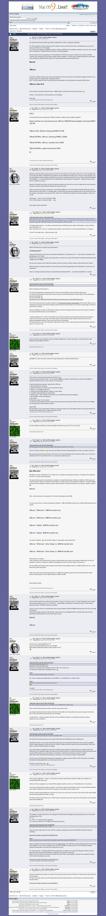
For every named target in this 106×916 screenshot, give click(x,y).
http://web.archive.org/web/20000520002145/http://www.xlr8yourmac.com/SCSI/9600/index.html (56, 299)
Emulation (21, 905)
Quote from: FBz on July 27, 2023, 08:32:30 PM (41, 283)
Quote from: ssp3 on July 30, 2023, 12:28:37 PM (42, 703)
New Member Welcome (18, 901)
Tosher (37, 904)
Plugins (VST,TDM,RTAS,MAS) (16, 907)
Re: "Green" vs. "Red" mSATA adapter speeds (45, 108)
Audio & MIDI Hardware (18, 902)
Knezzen (36, 901)
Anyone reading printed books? (32, 908)
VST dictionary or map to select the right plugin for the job (38, 907)
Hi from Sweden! (28, 901)
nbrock (60, 911)
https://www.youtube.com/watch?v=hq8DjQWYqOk (43, 835)
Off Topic (22, 904)
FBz (11, 168)
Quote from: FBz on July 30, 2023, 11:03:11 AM (41, 662)
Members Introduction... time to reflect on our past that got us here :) (41, 911)
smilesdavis (44, 902)
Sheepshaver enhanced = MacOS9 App (34, 905)
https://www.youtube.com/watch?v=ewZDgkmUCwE (43, 859)
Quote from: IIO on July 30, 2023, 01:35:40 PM (41, 733)
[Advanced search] (68, 22)
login (14, 17)
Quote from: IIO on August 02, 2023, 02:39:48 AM (42, 824)
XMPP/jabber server (29, 904)
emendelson (48, 905)
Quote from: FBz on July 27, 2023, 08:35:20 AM (41, 217)
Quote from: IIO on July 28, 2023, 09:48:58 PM (41, 445)
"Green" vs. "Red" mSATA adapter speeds (44, 37)
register (19, 17)
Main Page (13, 25)
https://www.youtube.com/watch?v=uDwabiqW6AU (43, 883)
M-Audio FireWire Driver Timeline (32, 902)
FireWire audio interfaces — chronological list (35, 910)
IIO (10, 333)
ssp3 (11, 37)
